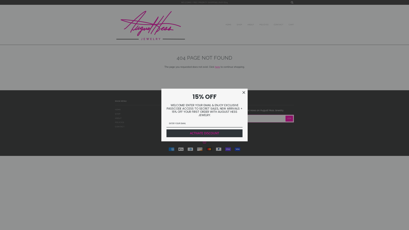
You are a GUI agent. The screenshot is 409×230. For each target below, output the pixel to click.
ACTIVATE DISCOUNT (204, 133)
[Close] (244, 92)
